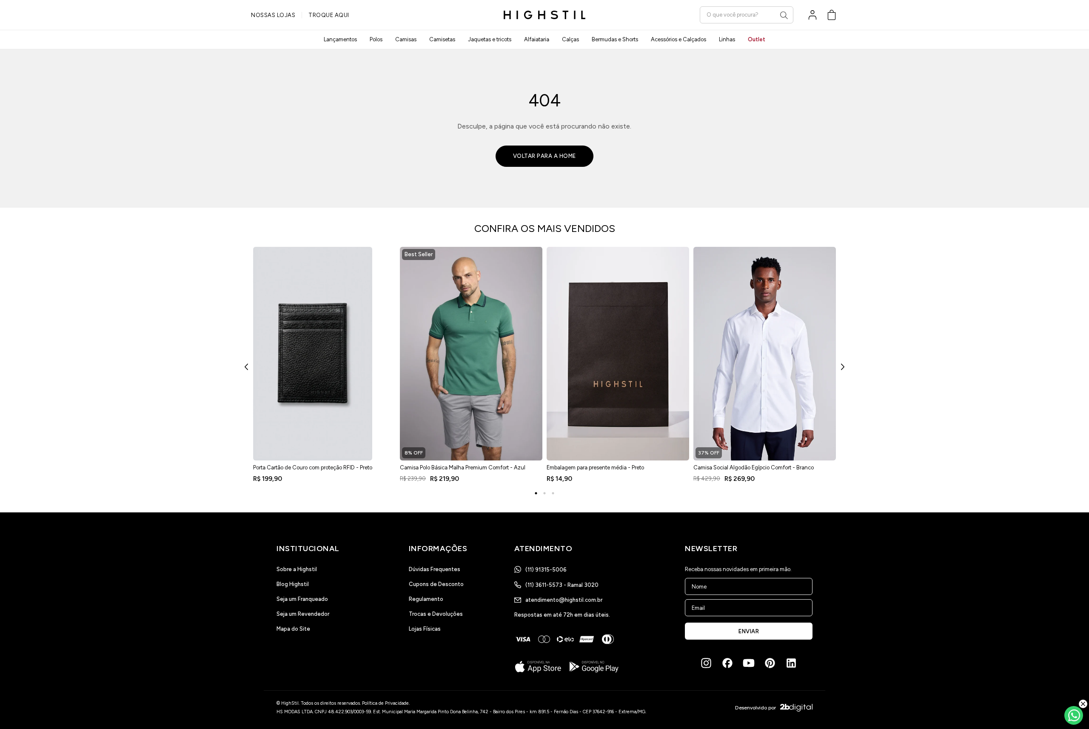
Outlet (756, 39)
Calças (570, 39)
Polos (376, 39)
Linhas (727, 39)
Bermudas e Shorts (615, 39)
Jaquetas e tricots (489, 39)
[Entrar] (812, 15)
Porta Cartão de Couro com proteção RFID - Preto (312, 467)
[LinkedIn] (791, 663)
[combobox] (747, 15)
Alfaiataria (536, 39)
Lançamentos (340, 39)
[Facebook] (727, 663)
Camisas (405, 39)
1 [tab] (536, 493)
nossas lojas (273, 15)
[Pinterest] (770, 663)
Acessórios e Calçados (678, 39)
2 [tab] (544, 493)
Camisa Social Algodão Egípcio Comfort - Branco (753, 467)
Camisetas (442, 39)
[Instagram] (706, 663)
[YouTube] (748, 663)
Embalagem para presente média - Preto (595, 467)
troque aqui (328, 15)
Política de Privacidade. (386, 703)
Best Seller (419, 254)
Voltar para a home (544, 156)
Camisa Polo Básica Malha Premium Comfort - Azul (462, 467)
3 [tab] (553, 493)
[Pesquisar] (784, 15)
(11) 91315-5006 (546, 569)
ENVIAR (748, 631)
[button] (831, 15)
